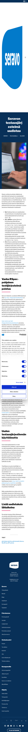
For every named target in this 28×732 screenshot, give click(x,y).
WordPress (4, 543)
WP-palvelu (11, 543)
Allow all (14, 387)
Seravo (6, 136)
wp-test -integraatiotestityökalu (14, 297)
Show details (19, 382)
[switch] (24, 366)
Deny (14, 396)
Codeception (5, 412)
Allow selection (14, 391)
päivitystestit (16, 541)
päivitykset (4, 541)
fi (25, 1)
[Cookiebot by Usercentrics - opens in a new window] (19, 335)
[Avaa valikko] (25, 57)
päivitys (10, 541)
